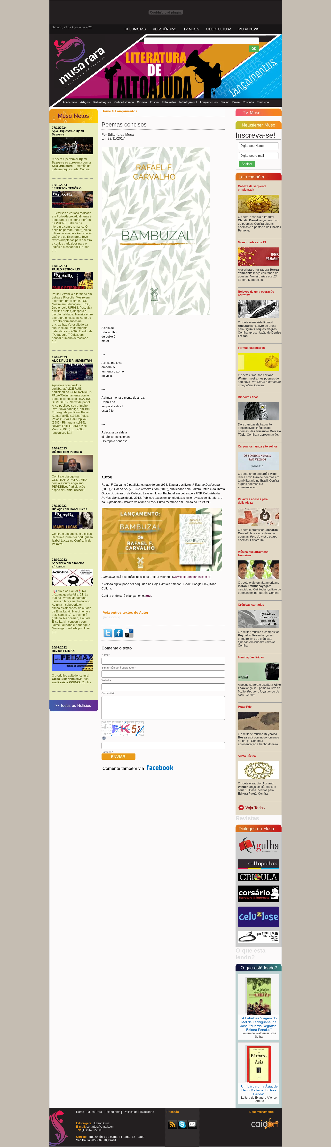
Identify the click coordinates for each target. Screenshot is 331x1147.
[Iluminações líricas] (258, 679)
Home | (81, 1112)
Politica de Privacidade (139, 1112)
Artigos (85, 102)
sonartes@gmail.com (100, 1126)
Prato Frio (245, 706)
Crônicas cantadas (251, 604)
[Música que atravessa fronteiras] (258, 577)
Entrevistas (169, 102)
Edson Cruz (101, 1123)
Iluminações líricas (251, 657)
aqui (148, 595)
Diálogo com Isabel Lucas (69, 509)
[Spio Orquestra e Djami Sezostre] (73, 153)
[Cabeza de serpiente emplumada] (258, 212)
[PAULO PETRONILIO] (73, 288)
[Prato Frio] (258, 729)
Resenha (248, 102)
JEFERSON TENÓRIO (66, 188)
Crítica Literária (124, 102)
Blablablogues (102, 102)
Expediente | (113, 1112)
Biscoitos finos (248, 397)
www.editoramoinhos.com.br (191, 577)
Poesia (225, 102)
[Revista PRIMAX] (73, 669)
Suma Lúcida (247, 756)
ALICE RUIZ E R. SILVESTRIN (72, 360)
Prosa (236, 102)
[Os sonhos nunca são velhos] (258, 468)
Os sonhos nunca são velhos (258, 446)
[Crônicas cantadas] (258, 627)
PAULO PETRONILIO (66, 269)
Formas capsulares (251, 348)
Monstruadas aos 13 (252, 242)
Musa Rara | (95, 1112)
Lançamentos (209, 102)
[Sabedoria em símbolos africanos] (73, 585)
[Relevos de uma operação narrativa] (258, 317)
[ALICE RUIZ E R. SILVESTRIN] (73, 379)
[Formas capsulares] (258, 370)
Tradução (263, 102)
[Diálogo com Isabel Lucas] (73, 528)
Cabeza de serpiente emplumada (252, 188)
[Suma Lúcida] (258, 778)
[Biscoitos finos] (258, 419)
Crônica (142, 102)
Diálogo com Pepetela (67, 452)
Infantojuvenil (188, 102)
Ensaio (154, 102)
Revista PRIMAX (63, 651)
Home (106, 111)
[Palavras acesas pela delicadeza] (258, 525)
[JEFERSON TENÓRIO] (73, 207)
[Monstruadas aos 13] (258, 264)
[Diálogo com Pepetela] (73, 470)
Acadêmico (70, 102)
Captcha (106, 752)
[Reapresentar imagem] (104, 739)
